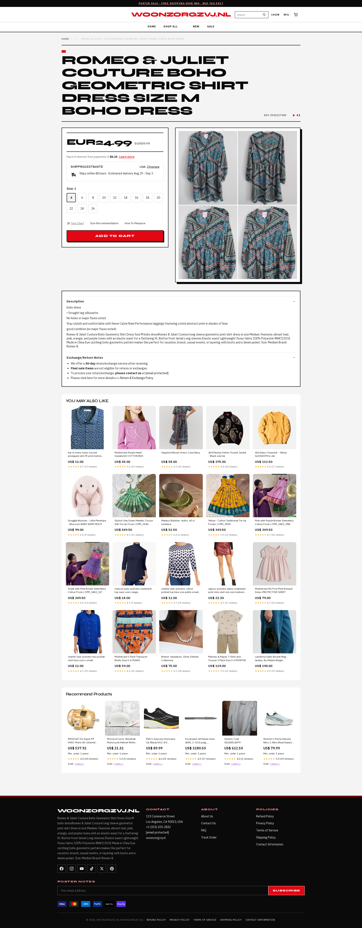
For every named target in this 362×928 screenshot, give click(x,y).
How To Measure (135, 223)
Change (153, 167)
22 (71, 208)
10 (104, 198)
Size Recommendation (104, 223)
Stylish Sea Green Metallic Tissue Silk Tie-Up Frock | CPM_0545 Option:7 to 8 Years (134, 522)
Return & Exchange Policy (136, 378)
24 (82, 208)
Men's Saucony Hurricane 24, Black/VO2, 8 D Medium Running (160, 740)
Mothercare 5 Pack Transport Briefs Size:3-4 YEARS (131, 658)
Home (152, 26)
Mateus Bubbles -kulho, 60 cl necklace (178, 522)
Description (75, 301)
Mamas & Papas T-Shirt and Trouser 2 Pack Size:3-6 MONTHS (227, 658)
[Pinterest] (112, 868)
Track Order (209, 837)
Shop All (170, 26)
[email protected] (157, 373)
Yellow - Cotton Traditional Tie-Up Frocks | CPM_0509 (227, 522)
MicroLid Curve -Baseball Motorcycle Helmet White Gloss (121, 740)
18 (147, 198)
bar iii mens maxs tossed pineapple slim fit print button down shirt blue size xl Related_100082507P (85, 454)
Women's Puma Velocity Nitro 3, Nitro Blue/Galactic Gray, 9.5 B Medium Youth (278, 740)
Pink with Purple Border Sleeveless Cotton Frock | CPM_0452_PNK (274, 522)
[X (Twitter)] (102, 868)
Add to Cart (115, 236)
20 (158, 198)
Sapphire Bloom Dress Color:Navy (180, 452)
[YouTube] (82, 868)
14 (125, 198)
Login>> (79, 763)
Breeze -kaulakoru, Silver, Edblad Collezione (179, 658)
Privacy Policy (265, 823)
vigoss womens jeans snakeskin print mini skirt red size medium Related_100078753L (227, 590)
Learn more (126, 157)
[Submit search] (264, 14)
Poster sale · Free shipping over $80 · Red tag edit (181, 3)
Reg (286, 14)
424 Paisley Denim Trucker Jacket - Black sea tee (227, 454)
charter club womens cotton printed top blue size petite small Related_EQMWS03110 (179, 590)
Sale (211, 26)
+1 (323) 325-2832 (158, 827)
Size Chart (77, 223)
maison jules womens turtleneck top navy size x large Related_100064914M (133, 590)
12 (114, 198)
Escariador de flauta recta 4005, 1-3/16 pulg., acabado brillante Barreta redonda (200, 740)
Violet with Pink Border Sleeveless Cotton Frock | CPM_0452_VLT (87, 590)
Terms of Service (267, 830)
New (196, 26)
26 (93, 208)
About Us (207, 816)
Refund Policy (265, 816)
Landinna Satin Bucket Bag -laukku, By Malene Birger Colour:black (271, 658)
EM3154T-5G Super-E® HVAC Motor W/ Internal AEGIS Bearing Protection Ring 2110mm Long (82, 740)
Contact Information (269, 844)
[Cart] (295, 14)
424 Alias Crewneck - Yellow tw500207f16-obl (271, 454)
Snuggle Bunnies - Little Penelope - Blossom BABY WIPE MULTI (87, 522)
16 (136, 198)
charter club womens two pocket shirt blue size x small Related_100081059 (86, 658)
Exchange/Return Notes (85, 358)
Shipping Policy (266, 837)
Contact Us (208, 823)
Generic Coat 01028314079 (232, 740)
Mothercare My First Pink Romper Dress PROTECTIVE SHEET (274, 590)
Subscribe (286, 890)
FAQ (203, 830)
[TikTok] (92, 868)
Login (275, 14)
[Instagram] (71, 868)
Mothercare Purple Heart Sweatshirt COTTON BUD (129, 454)
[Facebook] (61, 868)
